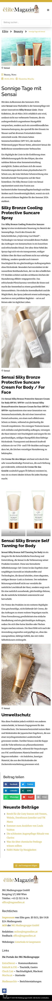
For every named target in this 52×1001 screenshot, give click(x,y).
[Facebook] (4, 991)
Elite (5, 31)
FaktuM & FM (9, 967)
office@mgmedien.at (13, 902)
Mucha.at (7, 975)
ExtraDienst (8, 963)
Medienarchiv (9, 981)
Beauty (18, 31)
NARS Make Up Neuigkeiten (21, 849)
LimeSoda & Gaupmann (28, 942)
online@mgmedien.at (25, 931)
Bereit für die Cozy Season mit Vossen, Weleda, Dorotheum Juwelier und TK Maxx (27, 817)
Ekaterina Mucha (26, 78)
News (13, 74)
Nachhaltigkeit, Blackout (28, 971)
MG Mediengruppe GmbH (25, 925)
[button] (48, 10)
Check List (7, 971)
